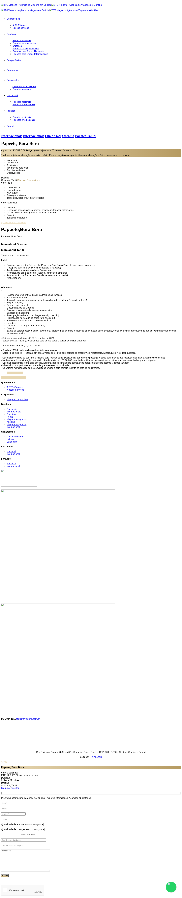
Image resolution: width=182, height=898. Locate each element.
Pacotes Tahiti (85, 136)
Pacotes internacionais (24, 104)
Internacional (13, 454)
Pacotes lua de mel (22, 89)
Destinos (11, 34)
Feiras (10, 417)
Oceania (68, 136)
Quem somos (13, 18)
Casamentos (13, 80)
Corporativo (12, 70)
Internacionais (11, 136)
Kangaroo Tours (15, 373)
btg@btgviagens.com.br (28, 719)
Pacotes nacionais (22, 102)
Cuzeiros (11, 414)
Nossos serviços (21, 28)
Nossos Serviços (15, 390)
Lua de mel (12, 95)
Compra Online (14, 60)
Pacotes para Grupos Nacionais (28, 51)
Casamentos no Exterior (24, 86)
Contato (11, 126)
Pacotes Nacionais (22, 40)
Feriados (11, 110)
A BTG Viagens (20, 25)
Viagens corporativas (17, 399)
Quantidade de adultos (12, 824)
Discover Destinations (28, 180)
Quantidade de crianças (13, 829)
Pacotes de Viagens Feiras (26, 48)
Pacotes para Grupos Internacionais (30, 54)
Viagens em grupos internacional (16, 425)
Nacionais (12, 409)
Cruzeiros (17, 46)
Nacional (11, 451)
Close (4, 762)
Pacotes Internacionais (24, 43)
